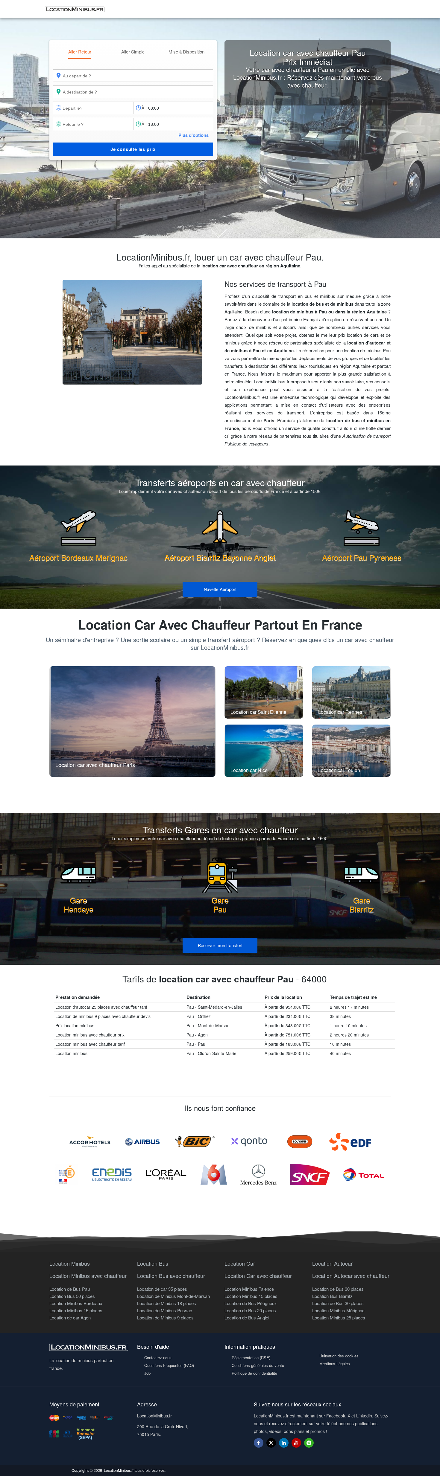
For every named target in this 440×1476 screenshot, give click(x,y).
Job (147, 1373)
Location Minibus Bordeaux (75, 1303)
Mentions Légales (334, 1363)
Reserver (220, 945)
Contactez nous (158, 1357)
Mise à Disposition (186, 51)
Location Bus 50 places (72, 1296)
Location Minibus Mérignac (338, 1310)
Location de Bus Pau (69, 1289)
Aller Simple (133, 51)
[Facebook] (258, 1443)
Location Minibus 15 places (75, 1310)
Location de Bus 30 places (338, 1289)
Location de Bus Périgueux (250, 1303)
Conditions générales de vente (258, 1365)
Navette (220, 589)
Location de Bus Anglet (246, 1317)
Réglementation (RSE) (251, 1357)
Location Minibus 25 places (338, 1317)
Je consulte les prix (133, 149)
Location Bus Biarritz (332, 1296)
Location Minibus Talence (249, 1289)
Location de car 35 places (162, 1289)
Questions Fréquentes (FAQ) (169, 1365)
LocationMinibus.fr (119, 1470)
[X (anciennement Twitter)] (271, 1446)
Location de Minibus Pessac (164, 1310)
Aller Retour (79, 51)
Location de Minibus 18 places (166, 1303)
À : (144, 108)
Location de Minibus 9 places (165, 1317)
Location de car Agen (70, 1317)
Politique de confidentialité (254, 1373)
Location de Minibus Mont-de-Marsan (173, 1296)
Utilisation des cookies (339, 1356)
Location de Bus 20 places (250, 1310)
